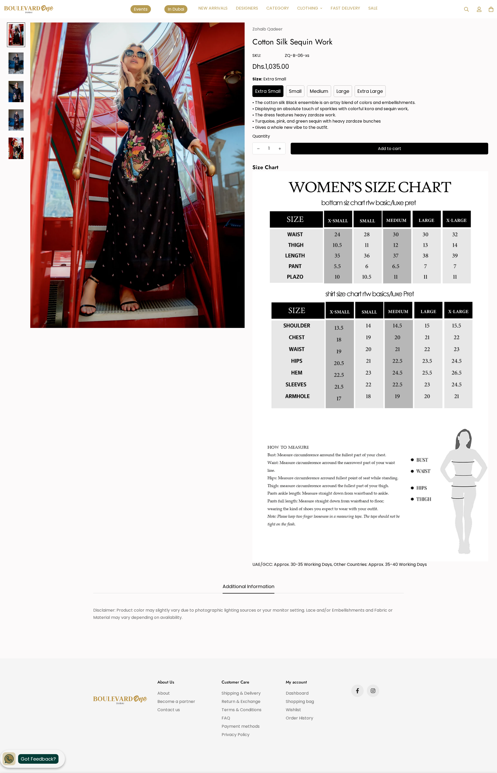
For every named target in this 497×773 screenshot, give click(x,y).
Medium (319, 91)
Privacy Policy (236, 735)
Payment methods (241, 726)
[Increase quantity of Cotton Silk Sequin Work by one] (279, 149)
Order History (299, 718)
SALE (373, 8)
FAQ (226, 718)
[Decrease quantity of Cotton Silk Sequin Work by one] (258, 149)
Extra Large (370, 91)
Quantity (261, 136)
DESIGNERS (247, 8)
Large (343, 91)
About (163, 693)
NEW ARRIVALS (213, 8)
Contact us (168, 710)
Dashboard (297, 693)
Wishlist (293, 710)
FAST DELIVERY (345, 8)
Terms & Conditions (241, 710)
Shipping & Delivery (241, 693)
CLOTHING (307, 8)
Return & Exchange (241, 701)
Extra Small (268, 91)
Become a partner (176, 701)
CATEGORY (277, 8)
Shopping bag (300, 701)
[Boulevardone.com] (28, 9)
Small (295, 91)
